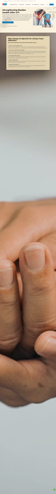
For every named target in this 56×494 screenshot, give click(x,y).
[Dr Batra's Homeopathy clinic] (4, 4)
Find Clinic (6, 1)
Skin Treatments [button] (28, 4)
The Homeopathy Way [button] (35, 4)
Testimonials (42, 4)
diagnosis (32, 53)
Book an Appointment (8, 22)
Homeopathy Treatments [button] (14, 4)
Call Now (51, 4)
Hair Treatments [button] (21, 4)
